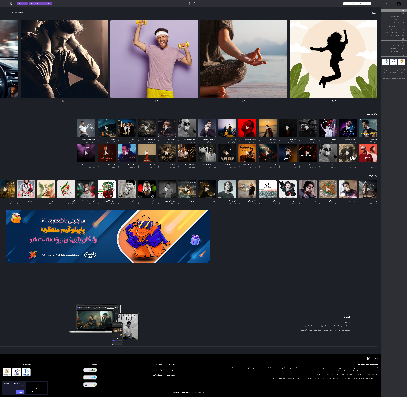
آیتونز (397, 10)
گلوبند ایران (332, 201)
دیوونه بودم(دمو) (250, 139)
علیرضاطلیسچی (191, 167)
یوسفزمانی (353, 142)
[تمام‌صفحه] (28, 391)
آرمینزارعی (152, 204)
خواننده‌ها (396, 23)
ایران (315, 201)
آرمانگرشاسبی (292, 142)
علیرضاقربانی (332, 204)
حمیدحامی (253, 204)
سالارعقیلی (313, 204)
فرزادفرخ (333, 167)
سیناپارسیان (151, 167)
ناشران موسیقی (395, 29)
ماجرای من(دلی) (190, 165)
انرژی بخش (154, 101)
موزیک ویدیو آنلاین (35, 3)
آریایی (133, 139)
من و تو (233, 139)
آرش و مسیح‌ (373, 167)
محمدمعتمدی (70, 204)
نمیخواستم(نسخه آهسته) (249, 165)
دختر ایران (31, 201)
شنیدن (20, 392)
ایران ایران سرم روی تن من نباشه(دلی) (168, 201)
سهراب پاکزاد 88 (372, 142)
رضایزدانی (192, 204)
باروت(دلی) (171, 165)
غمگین (64, 101)
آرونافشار (132, 142)
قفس (274, 165)
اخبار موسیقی (395, 39)
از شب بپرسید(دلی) (350, 139)
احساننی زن (312, 167)
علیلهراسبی (131, 204)
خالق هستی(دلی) (330, 165)
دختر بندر (273, 139)
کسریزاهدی (272, 167)
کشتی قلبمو (111, 165)
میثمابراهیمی (171, 142)
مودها (397, 13)
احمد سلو (333, 142)
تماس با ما (396, 45)
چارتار (274, 204)
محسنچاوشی (353, 167)
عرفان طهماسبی (231, 204)
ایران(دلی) (232, 201)
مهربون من (171, 139)
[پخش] (32, 391)
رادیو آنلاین (48, 3)
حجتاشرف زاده (352, 204)
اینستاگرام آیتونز (157, 375)
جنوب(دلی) (151, 165)
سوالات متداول (395, 51)
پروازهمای (112, 204)
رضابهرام (173, 204)
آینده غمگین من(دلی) (88, 139)
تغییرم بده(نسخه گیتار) (88, 165)
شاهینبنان (212, 167)
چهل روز (354, 165)
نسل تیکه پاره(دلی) (189, 139)
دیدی (375, 165)
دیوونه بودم (312, 139)
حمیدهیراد (293, 204)
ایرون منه (374, 139)
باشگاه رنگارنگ (395, 35)
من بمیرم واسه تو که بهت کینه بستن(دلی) (209, 139)
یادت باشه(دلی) (230, 165)
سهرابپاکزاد (91, 204)
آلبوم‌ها (397, 19)
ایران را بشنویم (352, 201)
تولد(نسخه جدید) (129, 165)
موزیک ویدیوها (394, 16)
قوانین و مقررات (394, 48)
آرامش (244, 101)
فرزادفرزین (212, 204)
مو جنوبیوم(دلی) (149, 139)
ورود (398, 55)
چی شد (334, 139)
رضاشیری (112, 167)
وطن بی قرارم (191, 201)
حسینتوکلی (151, 142)
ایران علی (72, 201)
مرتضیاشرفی (232, 142)
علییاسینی (252, 167)
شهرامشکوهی (111, 142)
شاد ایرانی (334, 101)
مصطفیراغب (292, 167)
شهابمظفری (50, 204)
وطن (375, 201)
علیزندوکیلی (373, 204)
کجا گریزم (293, 139)
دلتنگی (113, 139)
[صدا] (36, 391)
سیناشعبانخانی (211, 142)
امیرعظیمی (272, 142)
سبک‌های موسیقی (394, 26)
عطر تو (294, 165)
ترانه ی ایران (252, 201)
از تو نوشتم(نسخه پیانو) (309, 165)
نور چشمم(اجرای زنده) (209, 165)
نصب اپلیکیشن (22, 3)
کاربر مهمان (390, 3)
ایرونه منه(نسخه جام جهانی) (88, 201)
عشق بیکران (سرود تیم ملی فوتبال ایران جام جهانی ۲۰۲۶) (108, 201)
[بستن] (28, 384)
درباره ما (397, 42)
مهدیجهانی (312, 142)
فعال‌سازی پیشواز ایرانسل (392, 32)
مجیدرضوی (132, 167)
